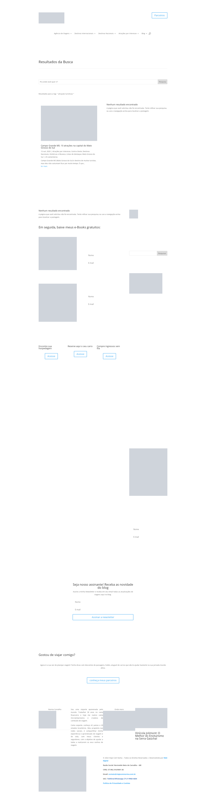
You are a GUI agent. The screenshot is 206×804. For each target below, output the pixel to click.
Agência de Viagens (62, 34)
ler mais (44, 166)
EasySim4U (133, 306)
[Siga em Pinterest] (108, 14)
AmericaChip (134, 320)
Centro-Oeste (76, 151)
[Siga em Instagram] (103, 14)
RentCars (132, 318)
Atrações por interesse (128, 34)
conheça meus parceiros (103, 680)
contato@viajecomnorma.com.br (122, 774)
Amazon (132, 329)
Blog (143, 34)
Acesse (51, 356)
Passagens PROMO (136, 309)
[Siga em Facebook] (98, 14)
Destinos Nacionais (106, 34)
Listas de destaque (74, 154)
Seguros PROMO (135, 312)
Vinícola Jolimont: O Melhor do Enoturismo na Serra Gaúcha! (149, 735)
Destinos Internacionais (84, 34)
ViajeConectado (135, 315)
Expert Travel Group (137, 326)
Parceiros (159, 15)
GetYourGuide (134, 323)
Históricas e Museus (58, 154)
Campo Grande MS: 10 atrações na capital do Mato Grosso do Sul (66, 146)
